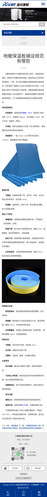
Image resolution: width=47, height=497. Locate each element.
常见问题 (24, 43)
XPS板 (25, 405)
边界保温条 (9, 252)
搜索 (41, 24)
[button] (21, 19)
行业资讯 (24, 38)
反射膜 (29, 330)
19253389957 (26, 440)
